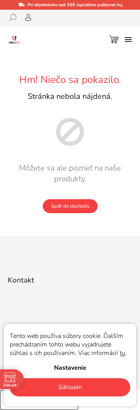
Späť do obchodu (70, 206)
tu (122, 353)
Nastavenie (70, 367)
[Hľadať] (15, 17)
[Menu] (128, 39)
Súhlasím (70, 387)
